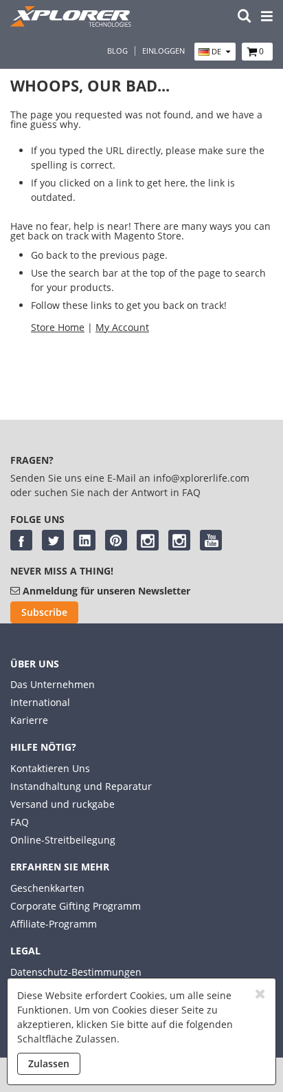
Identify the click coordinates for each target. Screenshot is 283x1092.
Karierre (29, 720)
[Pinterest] (116, 540)
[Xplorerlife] (72, 23)
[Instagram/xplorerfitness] (179, 540)
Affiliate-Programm (53, 923)
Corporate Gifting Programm (75, 905)
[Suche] (244, 17)
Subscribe (44, 612)
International (40, 702)
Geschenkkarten (47, 888)
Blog (117, 51)
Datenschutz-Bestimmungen (76, 971)
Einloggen (163, 51)
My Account (122, 327)
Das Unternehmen (52, 684)
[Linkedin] (84, 540)
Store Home (57, 327)
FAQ (19, 821)
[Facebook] (21, 540)
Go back (49, 254)
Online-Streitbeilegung (62, 839)
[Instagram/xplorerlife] (148, 540)
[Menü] (267, 17)
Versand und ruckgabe (62, 804)
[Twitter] (53, 540)
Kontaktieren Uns (50, 768)
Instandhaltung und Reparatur (81, 786)
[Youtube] (211, 540)
